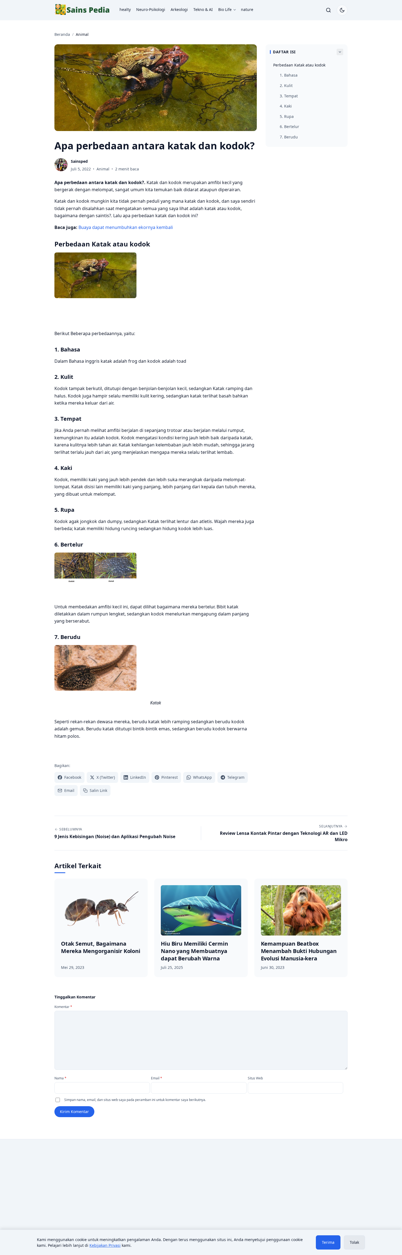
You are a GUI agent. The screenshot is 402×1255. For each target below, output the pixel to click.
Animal (103, 169)
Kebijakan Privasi (105, 1245)
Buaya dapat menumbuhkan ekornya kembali (125, 227)
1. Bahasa (289, 75)
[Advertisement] (100, 1188)
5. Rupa (287, 116)
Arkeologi (179, 9)
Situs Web (255, 1078)
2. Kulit (286, 85)
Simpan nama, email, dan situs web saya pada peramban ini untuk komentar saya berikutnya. (135, 1099)
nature (247, 9)
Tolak (354, 1242)
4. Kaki (286, 106)
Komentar (63, 1006)
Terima (328, 1242)
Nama (60, 1078)
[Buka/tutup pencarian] (328, 10)
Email (156, 1078)
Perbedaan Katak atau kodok (299, 65)
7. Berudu (289, 137)
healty (125, 9)
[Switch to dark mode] (342, 10)
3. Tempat (289, 95)
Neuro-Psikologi (150, 9)
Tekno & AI (203, 9)
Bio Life (225, 9)
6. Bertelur (289, 126)
